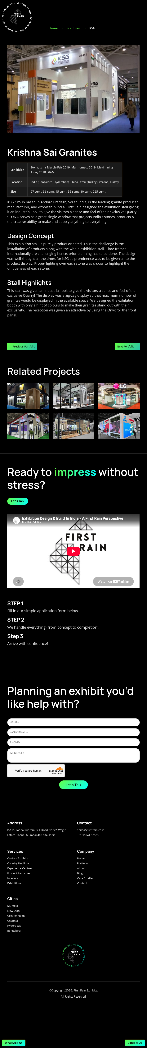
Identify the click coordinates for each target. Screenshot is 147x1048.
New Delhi (13, 910)
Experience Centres (19, 868)
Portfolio (82, 863)
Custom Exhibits (17, 858)
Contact (82, 883)
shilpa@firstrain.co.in (91, 830)
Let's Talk (17, 501)
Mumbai (12, 906)
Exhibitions (14, 883)
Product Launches (18, 873)
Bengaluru (14, 930)
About (81, 868)
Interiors (12, 878)
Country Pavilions (18, 863)
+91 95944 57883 (88, 835)
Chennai (12, 920)
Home (81, 858)
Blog (80, 873)
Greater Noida (16, 915)
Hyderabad (14, 925)
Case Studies (85, 878)
